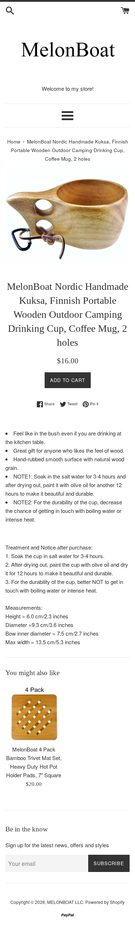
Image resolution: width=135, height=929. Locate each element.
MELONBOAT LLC (65, 902)
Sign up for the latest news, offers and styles (57, 845)
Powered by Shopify (105, 902)
